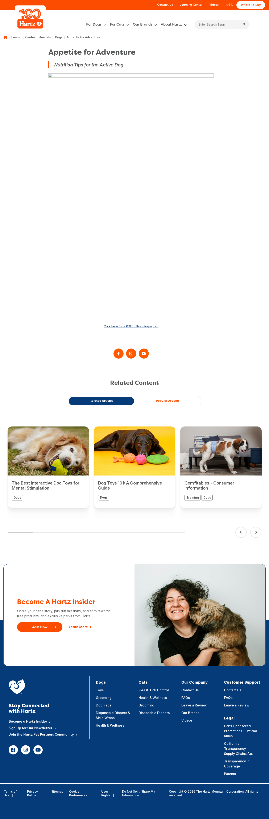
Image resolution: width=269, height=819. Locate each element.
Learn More (78, 627)
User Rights (106, 793)
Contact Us (165, 5)
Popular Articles (167, 401)
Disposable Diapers (154, 713)
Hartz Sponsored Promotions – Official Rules (240, 731)
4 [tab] (96, 532)
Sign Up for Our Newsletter (30, 728)
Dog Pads (103, 705)
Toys (100, 690)
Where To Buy (251, 5)
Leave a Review (194, 705)
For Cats (117, 24)
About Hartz (171, 24)
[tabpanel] (48, 467)
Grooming (104, 698)
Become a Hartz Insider (28, 721)
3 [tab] (71, 532)
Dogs (59, 37)
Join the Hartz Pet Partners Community (41, 734)
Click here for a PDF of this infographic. (131, 326)
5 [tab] (121, 532)
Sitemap (57, 791)
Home (5, 37)
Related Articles (101, 401)
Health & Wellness (110, 725)
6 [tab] (147, 532)
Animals (45, 37)
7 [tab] (172, 532)
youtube (38, 749)
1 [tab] (20, 532)
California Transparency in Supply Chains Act (238, 748)
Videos (214, 5)
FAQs (185, 698)
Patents (230, 774)
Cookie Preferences (78, 793)
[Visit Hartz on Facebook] (118, 354)
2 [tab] (45, 532)
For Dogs (94, 24)
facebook (13, 749)
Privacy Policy (32, 793)
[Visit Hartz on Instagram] (131, 354)
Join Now (39, 627)
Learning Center (191, 5)
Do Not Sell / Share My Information (138, 793)
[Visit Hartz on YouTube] (144, 354)
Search (244, 24)
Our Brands (142, 24)
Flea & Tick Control (153, 690)
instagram (25, 749)
